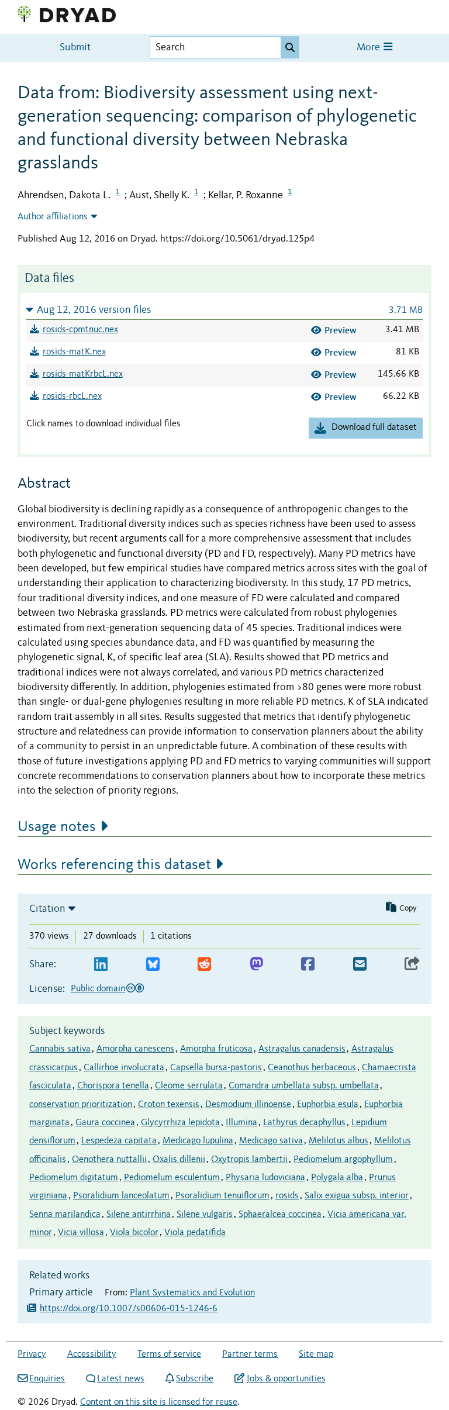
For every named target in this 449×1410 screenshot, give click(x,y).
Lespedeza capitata (119, 1141)
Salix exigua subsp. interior (357, 1196)
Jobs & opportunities (286, 1379)
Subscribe (194, 1379)
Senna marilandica (65, 1214)
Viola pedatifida (195, 1232)
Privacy (32, 1354)
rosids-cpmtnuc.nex (80, 330)
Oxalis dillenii (179, 1159)
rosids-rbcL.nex (72, 396)
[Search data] (290, 47)
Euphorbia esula (327, 1104)
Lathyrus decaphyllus (304, 1123)
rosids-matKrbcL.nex (83, 374)
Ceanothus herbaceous (312, 1068)
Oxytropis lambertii (249, 1159)
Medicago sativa (271, 1141)
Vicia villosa (81, 1232)
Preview (340, 330)
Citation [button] (47, 909)
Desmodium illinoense (248, 1104)
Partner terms (250, 1354)
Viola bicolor (134, 1232)
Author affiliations (53, 217)
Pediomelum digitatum (73, 1178)
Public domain (98, 989)
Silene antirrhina (138, 1214)
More (369, 48)
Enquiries (47, 1379)
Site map (316, 1354)
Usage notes (57, 827)
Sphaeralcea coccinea (280, 1214)
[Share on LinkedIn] (101, 964)
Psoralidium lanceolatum (121, 1196)
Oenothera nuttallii (109, 1159)
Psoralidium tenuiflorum (222, 1196)
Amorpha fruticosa (216, 1049)
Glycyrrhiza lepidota (180, 1123)
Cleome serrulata (189, 1086)
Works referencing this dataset (114, 865)
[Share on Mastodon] (256, 964)
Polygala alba (337, 1178)
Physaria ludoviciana (265, 1178)
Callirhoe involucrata (124, 1068)
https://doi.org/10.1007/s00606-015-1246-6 (128, 1309)
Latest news (120, 1379)
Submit (75, 48)
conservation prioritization (80, 1104)
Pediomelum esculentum (172, 1178)
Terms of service (169, 1354)
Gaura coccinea (105, 1123)
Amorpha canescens (135, 1049)
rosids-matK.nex (74, 352)
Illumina (241, 1123)
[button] (224, 309)
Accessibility (91, 1354)
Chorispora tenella (113, 1086)
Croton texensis (168, 1104)
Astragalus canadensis (302, 1049)
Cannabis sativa (60, 1049)
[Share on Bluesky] (153, 964)
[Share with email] (360, 964)
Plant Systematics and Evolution (192, 1293)
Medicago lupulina (198, 1141)
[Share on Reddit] (204, 964)
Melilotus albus (338, 1141)
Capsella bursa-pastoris (216, 1068)
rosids (287, 1196)
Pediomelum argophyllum (343, 1159)
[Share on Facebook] (308, 964)
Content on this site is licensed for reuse (158, 1402)
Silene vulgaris (205, 1214)
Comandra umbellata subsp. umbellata (304, 1086)
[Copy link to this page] (412, 965)
